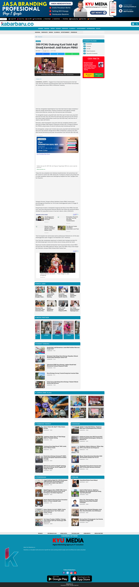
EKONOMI (58, 28)
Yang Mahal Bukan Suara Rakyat (89, 480)
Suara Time (21, 18)
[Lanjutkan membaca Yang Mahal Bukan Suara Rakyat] (75, 483)
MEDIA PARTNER (99, 533)
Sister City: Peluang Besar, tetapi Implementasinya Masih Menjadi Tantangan (89, 501)
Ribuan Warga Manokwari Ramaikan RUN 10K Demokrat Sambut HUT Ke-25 (91, 456)
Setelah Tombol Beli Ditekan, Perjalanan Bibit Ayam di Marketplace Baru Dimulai (91, 427)
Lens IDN (29, 18)
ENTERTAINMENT (81, 28)
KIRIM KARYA (63, 533)
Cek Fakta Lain (99, 75)
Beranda (40, 28)
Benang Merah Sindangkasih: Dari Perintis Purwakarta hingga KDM (91, 519)
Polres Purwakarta (90, 51)
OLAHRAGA (72, 28)
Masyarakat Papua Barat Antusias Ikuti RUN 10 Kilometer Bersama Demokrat (90, 466)
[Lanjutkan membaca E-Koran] (46, 327)
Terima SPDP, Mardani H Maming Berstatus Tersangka (50, 296)
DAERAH (53, 28)
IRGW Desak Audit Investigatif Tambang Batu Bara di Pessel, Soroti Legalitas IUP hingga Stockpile (55, 467)
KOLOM (98, 28)
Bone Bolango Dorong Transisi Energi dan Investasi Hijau (63, 373)
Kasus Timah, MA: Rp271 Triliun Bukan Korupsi (54, 427)
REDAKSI (40, 533)
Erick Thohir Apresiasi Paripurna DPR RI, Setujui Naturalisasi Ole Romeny (63, 311)
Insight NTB (13, 19)
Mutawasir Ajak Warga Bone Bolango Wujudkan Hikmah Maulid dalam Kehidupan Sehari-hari (62, 356)
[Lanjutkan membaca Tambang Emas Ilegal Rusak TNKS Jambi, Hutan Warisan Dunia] (39, 449)
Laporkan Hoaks (89, 75)
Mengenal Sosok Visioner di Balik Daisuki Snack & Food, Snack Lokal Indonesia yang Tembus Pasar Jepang (90, 66)
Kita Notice (65, 18)
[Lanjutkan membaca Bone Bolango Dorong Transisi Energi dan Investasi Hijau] (40, 376)
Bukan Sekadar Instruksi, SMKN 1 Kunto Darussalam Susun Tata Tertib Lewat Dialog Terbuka (55, 511)
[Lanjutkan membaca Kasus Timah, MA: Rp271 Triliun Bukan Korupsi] (39, 430)
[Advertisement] (57, 97)
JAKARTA (45, 82)
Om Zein (88, 48)
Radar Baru (83, 18)
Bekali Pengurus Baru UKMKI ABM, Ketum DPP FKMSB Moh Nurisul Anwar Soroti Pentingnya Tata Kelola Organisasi (55, 491)
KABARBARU (39, 82)
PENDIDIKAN (74, 32)
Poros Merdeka (38, 18)
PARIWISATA (65, 28)
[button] (137, 24)
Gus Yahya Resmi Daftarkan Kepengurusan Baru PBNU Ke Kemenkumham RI (74, 311)
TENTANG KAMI (75, 533)
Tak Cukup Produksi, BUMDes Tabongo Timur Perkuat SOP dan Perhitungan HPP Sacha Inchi (55, 520)
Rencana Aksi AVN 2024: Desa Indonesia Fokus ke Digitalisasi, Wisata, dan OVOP (40, 311)
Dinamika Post (74, 19)
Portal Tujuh (48, 18)
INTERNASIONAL (91, 28)
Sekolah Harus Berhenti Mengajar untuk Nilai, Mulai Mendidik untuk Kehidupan (91, 510)
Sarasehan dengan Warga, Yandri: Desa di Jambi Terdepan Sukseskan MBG (63, 296)
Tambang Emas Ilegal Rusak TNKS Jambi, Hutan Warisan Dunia (55, 447)
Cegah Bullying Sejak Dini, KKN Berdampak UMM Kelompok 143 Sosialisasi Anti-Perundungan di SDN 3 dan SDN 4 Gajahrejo (55, 482)
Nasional (38, 41)
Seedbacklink (92, 18)
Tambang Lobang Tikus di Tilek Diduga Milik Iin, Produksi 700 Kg (54, 437)
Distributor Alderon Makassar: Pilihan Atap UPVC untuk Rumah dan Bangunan (91, 447)
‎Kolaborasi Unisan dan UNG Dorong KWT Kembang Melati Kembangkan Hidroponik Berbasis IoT (91, 438)
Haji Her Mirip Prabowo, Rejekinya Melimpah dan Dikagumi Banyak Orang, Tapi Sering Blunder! (90, 491)
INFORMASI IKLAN (52, 533)
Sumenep (88, 46)
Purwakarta (89, 43)
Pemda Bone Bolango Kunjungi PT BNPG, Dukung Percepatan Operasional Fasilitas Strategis (55, 457)
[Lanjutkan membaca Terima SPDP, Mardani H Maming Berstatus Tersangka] (51, 289)
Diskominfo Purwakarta (91, 53)
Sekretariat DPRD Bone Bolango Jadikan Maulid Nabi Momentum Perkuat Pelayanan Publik (61, 365)
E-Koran (46, 335)
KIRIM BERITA (87, 533)
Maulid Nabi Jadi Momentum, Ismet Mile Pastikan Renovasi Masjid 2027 (63, 348)
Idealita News (57, 18)
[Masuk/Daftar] (133, 24)
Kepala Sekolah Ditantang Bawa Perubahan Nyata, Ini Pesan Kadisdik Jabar (55, 500)
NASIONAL (46, 28)
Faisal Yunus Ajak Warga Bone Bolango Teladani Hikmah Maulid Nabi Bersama (62, 382)
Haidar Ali (38, 79)
